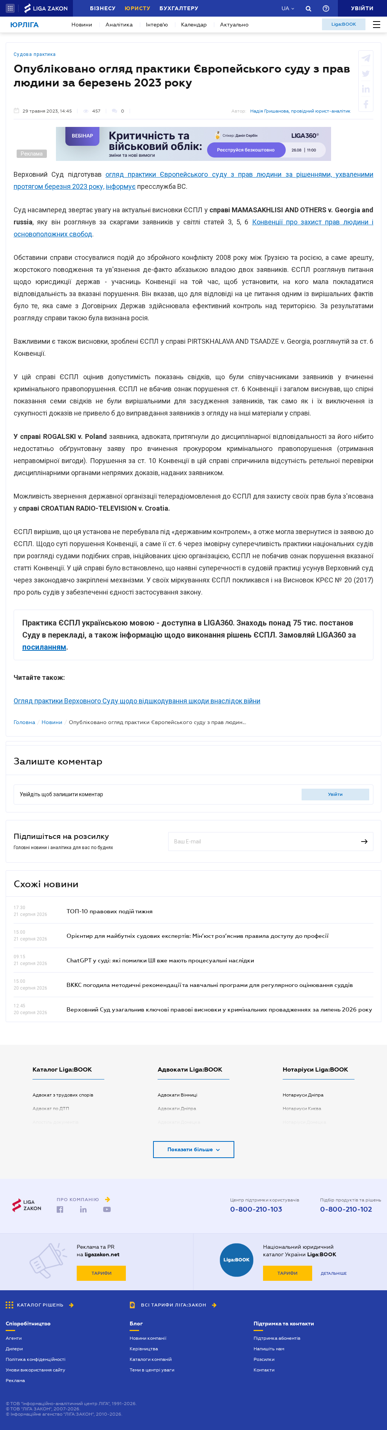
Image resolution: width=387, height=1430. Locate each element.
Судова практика (35, 54)
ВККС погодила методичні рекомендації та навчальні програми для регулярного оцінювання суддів (210, 984)
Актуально (234, 25)
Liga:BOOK (343, 24)
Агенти (14, 1338)
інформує (121, 186)
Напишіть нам (269, 1348)
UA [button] (285, 8)
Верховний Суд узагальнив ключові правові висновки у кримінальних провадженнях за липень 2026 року (219, 1009)
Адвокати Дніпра (177, 1108)
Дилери (14, 1348)
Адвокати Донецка (179, 1122)
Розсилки (264, 1359)
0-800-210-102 (346, 1209)
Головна (24, 722)
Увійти (335, 794)
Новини (81, 25)
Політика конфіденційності (35, 1359)
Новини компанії (148, 1338)
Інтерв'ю (157, 25)
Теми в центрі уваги (152, 1370)
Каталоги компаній (151, 1359)
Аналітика (119, 25)
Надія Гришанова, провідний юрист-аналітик (300, 111)
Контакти (264, 1370)
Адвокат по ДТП (51, 1108)
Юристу (137, 8)
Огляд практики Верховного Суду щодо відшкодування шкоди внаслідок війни (137, 701)
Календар (194, 25)
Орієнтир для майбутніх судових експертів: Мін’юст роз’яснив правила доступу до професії (197, 935)
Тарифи (101, 1273)
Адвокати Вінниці (177, 1095)
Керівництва (144, 1348)
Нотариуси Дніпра (303, 1095)
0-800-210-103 (256, 1209)
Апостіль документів (56, 1122)
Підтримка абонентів (277, 1338)
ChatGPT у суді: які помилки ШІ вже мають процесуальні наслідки (160, 960)
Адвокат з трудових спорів (63, 1095)
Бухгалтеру (178, 8)
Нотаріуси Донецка (304, 1122)
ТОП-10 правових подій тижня (110, 911)
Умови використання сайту (35, 1370)
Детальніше (334, 1273)
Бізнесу (103, 8)
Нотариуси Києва (302, 1108)
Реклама (15, 1380)
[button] (10, 8)
